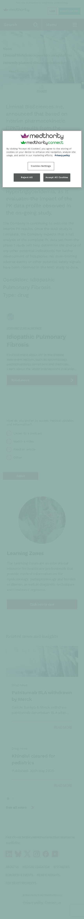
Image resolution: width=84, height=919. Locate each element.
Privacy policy (62, 155)
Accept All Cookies (57, 177)
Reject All (27, 177)
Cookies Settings (41, 166)
